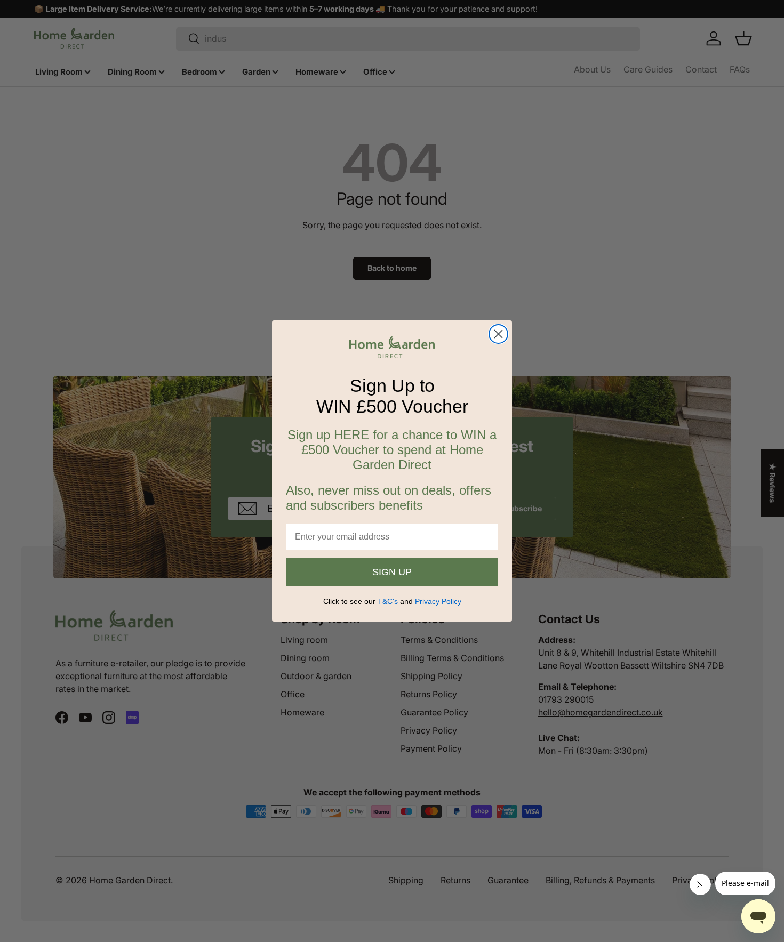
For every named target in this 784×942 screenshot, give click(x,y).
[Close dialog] (498, 334)
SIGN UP (392, 572)
